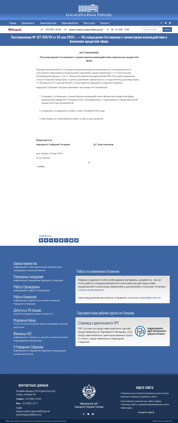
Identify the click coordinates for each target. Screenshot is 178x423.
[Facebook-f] (161, 23)
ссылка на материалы (90, 289)
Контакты (104, 23)
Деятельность (28, 23)
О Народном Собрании (28, 346)
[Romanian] (13, 29)
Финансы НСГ (22, 333)
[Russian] (16, 29)
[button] (41, 240)
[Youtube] (170, 23)
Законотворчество (48, 23)
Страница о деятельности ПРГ (98, 322)
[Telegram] (165, 23)
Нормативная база (70, 23)
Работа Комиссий (24, 296)
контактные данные (33, 385)
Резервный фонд (24, 320)
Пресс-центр (89, 23)
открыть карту (146, 412)
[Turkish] (10, 29)
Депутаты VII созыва (27, 310)
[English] (20, 29)
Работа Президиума (26, 286)
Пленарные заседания (28, 276)
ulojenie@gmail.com (150, 297)
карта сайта (144, 387)
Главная (12, 23)
